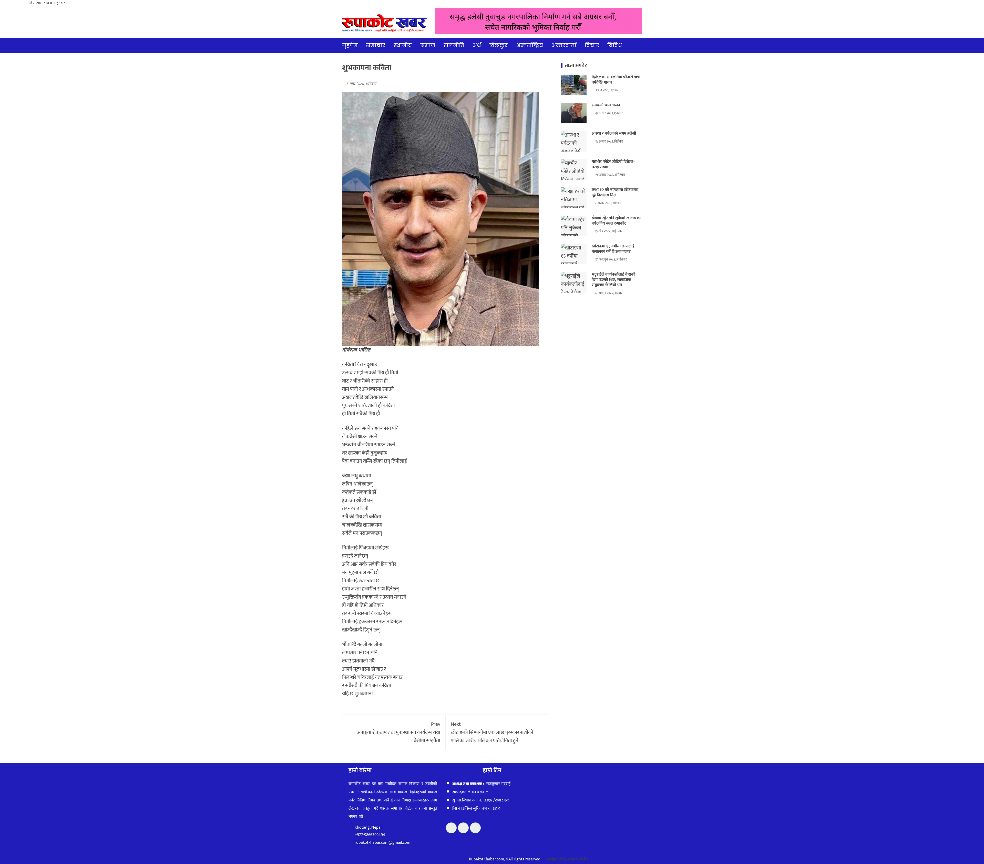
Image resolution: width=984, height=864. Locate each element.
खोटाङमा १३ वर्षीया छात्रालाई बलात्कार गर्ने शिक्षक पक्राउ (613, 249)
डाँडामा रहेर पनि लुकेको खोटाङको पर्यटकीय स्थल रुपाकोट (616, 221)
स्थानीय (403, 45)
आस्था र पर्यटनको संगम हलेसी (614, 133)
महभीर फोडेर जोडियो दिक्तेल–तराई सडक (613, 164)
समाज (427, 45)
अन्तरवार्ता (564, 45)
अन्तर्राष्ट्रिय (529, 45)
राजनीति (454, 45)
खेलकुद (498, 45)
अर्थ (477, 45)
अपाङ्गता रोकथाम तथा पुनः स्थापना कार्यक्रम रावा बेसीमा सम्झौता (398, 732)
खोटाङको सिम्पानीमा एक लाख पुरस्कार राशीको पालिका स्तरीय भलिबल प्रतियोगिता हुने (492, 732)
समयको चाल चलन (606, 105)
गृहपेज (350, 45)
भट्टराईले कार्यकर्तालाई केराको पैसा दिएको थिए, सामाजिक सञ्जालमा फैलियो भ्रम (613, 280)
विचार (592, 45)
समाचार (375, 45)
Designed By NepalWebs (567, 859)
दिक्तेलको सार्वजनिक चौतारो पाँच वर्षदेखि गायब (616, 80)
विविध (614, 45)
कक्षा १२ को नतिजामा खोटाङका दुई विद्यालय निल (615, 192)
